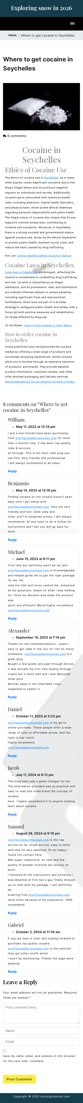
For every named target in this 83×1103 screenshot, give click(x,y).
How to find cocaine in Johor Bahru (48, 325)
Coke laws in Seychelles (21, 272)
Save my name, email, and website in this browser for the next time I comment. (39, 1058)
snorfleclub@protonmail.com (36, 438)
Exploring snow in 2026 (41, 8)
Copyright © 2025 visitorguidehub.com (41, 1096)
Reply (12, 471)
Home (12, 35)
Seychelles (51, 177)
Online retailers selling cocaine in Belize (44, 255)
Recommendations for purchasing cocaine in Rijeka (40, 381)
